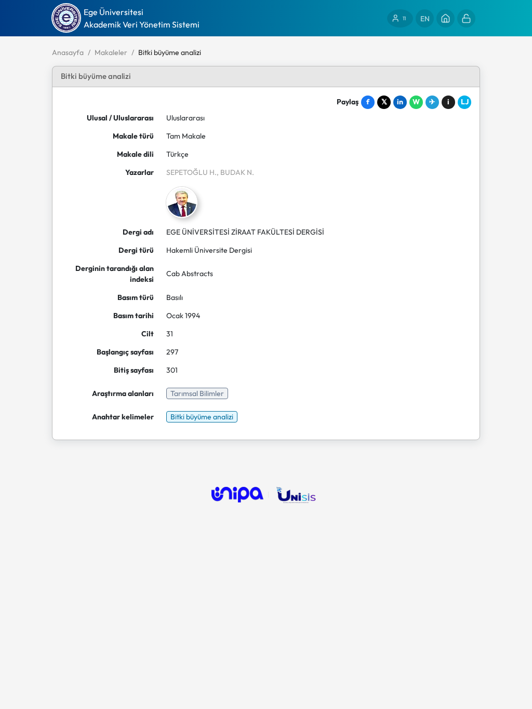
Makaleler (111, 52)
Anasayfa (68, 52)
